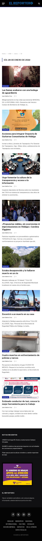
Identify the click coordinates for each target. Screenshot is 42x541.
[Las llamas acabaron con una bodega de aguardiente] (21, 76)
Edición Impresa (9, 527)
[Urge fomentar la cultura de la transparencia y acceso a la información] (21, 164)
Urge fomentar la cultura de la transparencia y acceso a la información (17, 180)
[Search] (39, 3)
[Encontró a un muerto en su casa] (21, 300)
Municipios (19, 521)
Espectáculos (21, 530)
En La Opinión (32, 527)
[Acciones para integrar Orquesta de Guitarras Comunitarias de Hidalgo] (21, 120)
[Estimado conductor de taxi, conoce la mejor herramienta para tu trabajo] (21, 387)
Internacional (11, 524)
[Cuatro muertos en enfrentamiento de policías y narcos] (21, 341)
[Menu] (3, 3)
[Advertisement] (21, 30)
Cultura (22, 524)
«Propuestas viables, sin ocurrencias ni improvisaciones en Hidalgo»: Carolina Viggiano (21, 227)
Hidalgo (5, 86)
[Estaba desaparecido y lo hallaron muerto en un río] (21, 257)
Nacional (29, 521)
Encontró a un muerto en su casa (18, 314)
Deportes (20, 527)
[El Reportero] (21, 3)
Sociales (30, 524)
